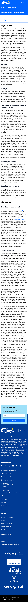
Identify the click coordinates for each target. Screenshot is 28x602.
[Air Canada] (14, 579)
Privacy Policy (5, 597)
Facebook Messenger (8, 480)
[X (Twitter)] (5, 466)
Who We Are (4, 538)
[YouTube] (17, 466)
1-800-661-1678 (7, 477)
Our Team (3, 541)
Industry (3, 520)
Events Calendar (5, 505)
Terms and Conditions (15, 597)
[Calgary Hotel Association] (14, 553)
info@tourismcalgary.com (9, 470)
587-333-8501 (7, 473)
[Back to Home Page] (7, 430)
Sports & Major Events (6, 523)
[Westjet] (14, 587)
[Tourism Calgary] (5, 2)
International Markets (6, 526)
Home (4, 7)
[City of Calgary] (14, 562)
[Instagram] (9, 466)
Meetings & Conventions (7, 517)
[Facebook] (2, 466)
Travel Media (4, 530)
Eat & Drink (4, 502)
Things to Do (4, 499)
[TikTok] (20, 466)
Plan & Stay (4, 509)
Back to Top (22, 430)
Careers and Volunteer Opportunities (10, 544)
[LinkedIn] (13, 466)
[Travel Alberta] (14, 570)
